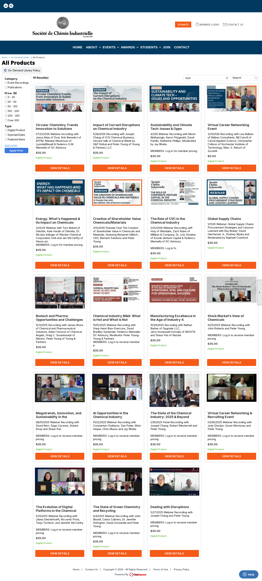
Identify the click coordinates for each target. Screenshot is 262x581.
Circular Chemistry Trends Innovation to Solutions (57, 127)
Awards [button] (128, 47)
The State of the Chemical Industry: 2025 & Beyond (170, 415)
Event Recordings (18, 82)
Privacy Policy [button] (181, 569)
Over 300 (13, 120)
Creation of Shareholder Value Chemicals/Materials (117, 220)
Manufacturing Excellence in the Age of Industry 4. (173, 318)
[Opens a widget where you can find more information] (248, 574)
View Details (60, 168)
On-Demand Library (20, 57)
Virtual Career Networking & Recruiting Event (230, 415)
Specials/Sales (16, 134)
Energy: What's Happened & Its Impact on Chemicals (58, 220)
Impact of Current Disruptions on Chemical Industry (116, 127)
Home (77, 47)
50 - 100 (12, 106)
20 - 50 (12, 101)
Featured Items (16, 139)
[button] (22, 70)
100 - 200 (13, 111)
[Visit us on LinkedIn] (6, 6)
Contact (181, 47)
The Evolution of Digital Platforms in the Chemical (56, 509)
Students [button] (149, 47)
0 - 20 (11, 97)
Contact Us (235, 24)
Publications (15, 87)
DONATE (183, 24)
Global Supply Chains (224, 219)
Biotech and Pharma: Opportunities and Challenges (59, 318)
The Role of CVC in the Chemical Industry (167, 220)
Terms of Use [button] (160, 569)
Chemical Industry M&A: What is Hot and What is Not (116, 318)
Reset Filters (11, 145)
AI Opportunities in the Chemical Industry (110, 415)
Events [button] (109, 47)
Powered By (122, 574)
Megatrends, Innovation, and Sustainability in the (58, 415)
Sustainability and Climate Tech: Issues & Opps (171, 127)
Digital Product (16, 130)
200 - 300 (14, 115)
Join (166, 47)
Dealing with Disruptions (169, 507)
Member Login (209, 24)
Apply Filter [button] (16, 150)
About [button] (91, 47)
